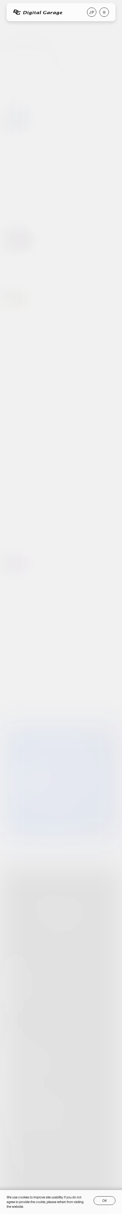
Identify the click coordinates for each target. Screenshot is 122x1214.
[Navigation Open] (104, 12)
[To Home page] (37, 12)
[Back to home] (61, 902)
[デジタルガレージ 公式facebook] (16, 688)
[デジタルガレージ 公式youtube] (70, 688)
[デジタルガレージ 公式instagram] (52, 688)
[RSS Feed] (105, 688)
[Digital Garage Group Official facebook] (8, 1125)
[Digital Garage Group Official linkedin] (75, 1125)
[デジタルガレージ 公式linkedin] (87, 688)
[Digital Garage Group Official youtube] (58, 1125)
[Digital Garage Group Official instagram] (41, 1125)
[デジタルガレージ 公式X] (34, 688)
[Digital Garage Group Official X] (25, 1125)
